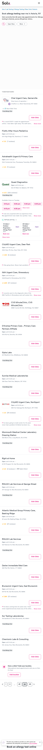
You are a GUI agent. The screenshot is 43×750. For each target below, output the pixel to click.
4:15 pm (7, 209)
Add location (14, 675)
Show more (37, 124)
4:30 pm (17, 209)
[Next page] (33, 684)
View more (26, 208)
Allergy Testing (19, 9)
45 (30, 684)
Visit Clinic (35, 118)
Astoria (35, 9)
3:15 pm (7, 204)
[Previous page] (2, 684)
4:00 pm (37, 204)
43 (19, 684)
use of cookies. (33, 743)
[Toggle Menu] (38, 3)
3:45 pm (27, 204)
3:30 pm (17, 204)
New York (28, 9)
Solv (3, 9)
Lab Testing (9, 9)
